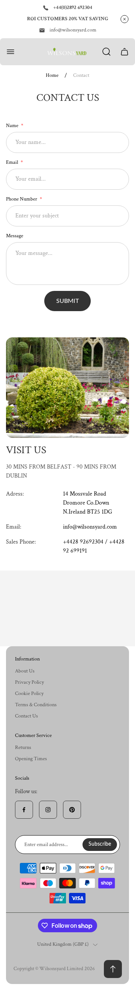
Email (12, 162)
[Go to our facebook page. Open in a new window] (24, 810)
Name (13, 125)
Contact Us (26, 716)
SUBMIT (67, 301)
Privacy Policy (29, 682)
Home (52, 75)
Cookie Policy (29, 693)
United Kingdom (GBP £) (62, 944)
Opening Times (31, 758)
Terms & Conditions (36, 704)
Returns (23, 747)
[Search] (106, 51)
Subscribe (99, 844)
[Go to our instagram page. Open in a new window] (48, 810)
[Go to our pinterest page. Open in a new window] (72, 810)
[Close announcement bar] (124, 19)
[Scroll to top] (113, 969)
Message (14, 235)
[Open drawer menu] (10, 51)
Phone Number (22, 199)
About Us (24, 671)
